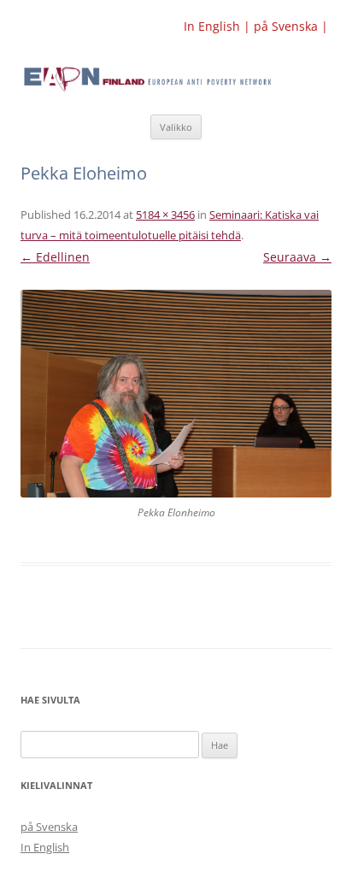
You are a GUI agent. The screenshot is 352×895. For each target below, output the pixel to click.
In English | (219, 26)
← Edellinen (55, 257)
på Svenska (49, 826)
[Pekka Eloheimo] (176, 394)
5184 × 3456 (165, 214)
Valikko (176, 127)
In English (45, 847)
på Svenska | (291, 26)
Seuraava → (297, 257)
